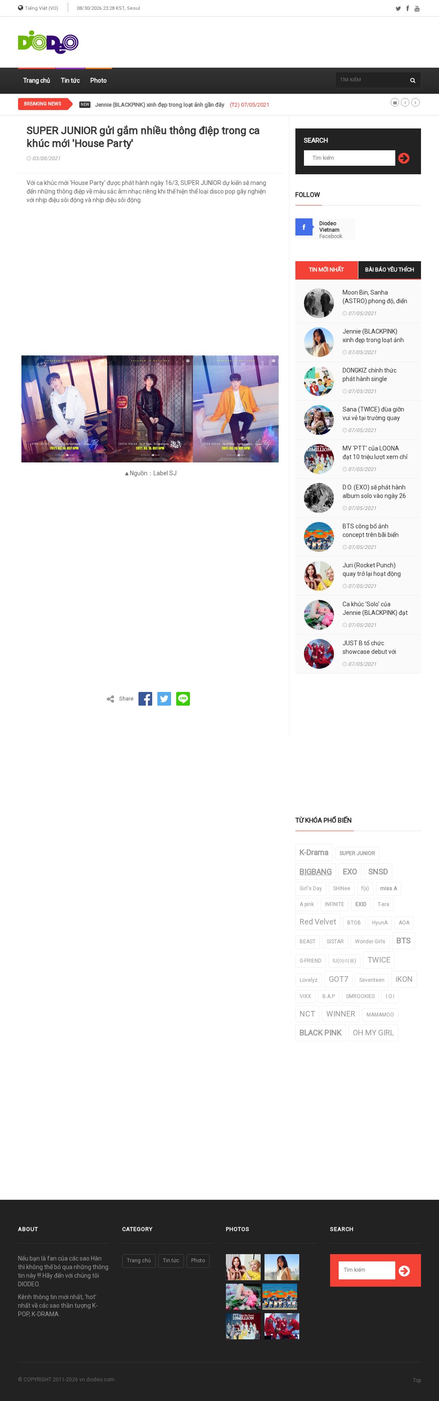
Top (417, 1380)
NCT (307, 1013)
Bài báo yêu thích (389, 269)
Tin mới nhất (326, 269)
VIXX (305, 996)
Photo (98, 80)
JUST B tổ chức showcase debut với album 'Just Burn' (369, 652)
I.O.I (390, 996)
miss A (388, 888)
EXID (361, 904)
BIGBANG (316, 871)
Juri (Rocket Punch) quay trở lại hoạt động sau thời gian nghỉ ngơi (373, 574)
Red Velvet (318, 921)
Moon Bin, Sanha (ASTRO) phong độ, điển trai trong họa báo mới (375, 301)
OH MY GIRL (373, 1032)
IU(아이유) (344, 961)
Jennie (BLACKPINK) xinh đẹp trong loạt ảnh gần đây (373, 340)
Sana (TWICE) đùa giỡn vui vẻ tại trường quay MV (373, 418)
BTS (404, 940)
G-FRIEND (311, 961)
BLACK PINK (321, 1032)
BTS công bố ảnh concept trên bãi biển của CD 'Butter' (371, 535)
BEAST (308, 942)
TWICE (379, 959)
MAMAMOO (380, 1015)
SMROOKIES (360, 996)
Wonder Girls (370, 942)
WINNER (340, 1013)
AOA (404, 923)
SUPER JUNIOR (357, 853)
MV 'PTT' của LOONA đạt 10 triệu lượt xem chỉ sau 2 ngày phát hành (375, 457)
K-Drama (314, 852)
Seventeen (372, 980)
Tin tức (70, 80)
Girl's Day (311, 888)
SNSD (378, 871)
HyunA (380, 923)
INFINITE (334, 904)
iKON (404, 979)
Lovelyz (309, 980)
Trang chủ (36, 80)
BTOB (354, 923)
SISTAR (335, 942)
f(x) (365, 888)
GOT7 (338, 979)
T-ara (383, 904)
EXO (350, 871)
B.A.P (328, 996)
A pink (307, 904)
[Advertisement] (265, 42)
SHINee (341, 888)
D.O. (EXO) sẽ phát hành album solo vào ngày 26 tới (374, 496)
